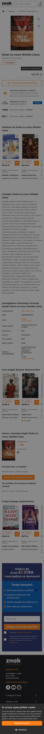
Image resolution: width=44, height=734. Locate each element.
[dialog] (22, 718)
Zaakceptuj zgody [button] (22, 723)
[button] (22, 729)
